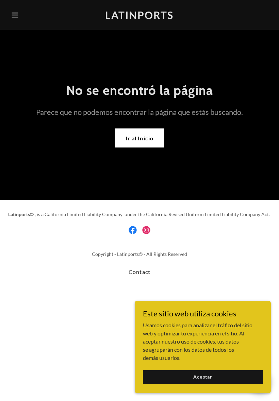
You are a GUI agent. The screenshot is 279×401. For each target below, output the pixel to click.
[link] (139, 17)
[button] (28, 15)
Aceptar (202, 377)
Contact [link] (139, 271)
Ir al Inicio (139, 138)
